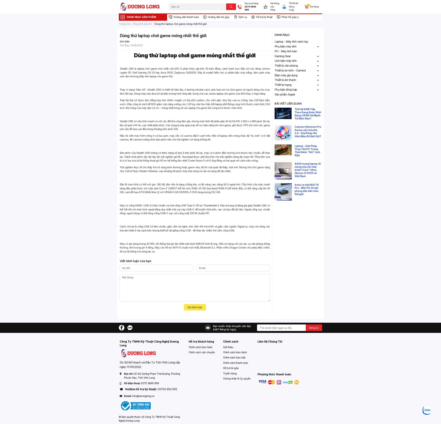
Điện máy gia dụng (286, 75)
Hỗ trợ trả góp (231, 368)
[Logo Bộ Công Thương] (135, 405)
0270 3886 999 (250, 8)
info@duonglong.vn (143, 395)
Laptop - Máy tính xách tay (291, 41)
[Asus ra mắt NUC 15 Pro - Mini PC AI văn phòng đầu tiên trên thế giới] (283, 192)
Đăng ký (314, 327)
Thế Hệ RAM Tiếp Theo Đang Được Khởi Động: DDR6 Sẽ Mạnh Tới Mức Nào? (308, 114)
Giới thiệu (228, 347)
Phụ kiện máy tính (285, 46)
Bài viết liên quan (288, 103)
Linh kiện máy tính (286, 60)
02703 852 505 (167, 389)
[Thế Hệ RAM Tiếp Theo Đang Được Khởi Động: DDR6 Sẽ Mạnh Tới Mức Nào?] (283, 113)
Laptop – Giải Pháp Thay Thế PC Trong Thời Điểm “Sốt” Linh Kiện (307, 150)
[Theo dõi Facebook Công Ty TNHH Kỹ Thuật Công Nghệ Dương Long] (121, 327)
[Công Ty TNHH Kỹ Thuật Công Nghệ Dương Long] (140, 6)
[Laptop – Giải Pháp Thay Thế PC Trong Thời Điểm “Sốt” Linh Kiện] (283, 149)
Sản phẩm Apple (285, 94)
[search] (231, 6)
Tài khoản (293, 3)
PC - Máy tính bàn (286, 51)
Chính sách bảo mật (234, 357)
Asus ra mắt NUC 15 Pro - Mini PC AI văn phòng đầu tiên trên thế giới (307, 189)
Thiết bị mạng (283, 84)
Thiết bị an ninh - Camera (290, 70)
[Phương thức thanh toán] (279, 382)
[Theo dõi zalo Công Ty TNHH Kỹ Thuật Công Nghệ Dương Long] (130, 327)
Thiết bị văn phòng (286, 65)
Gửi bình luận (195, 307)
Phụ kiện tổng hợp (286, 89)
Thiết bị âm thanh (285, 80)
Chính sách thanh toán (235, 362)
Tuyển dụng (230, 373)
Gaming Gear (283, 56)
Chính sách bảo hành (200, 347)
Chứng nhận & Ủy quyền (237, 378)
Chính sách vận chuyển (202, 352)
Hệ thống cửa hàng (274, 6)
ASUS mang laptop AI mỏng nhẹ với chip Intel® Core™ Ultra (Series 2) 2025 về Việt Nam (308, 170)
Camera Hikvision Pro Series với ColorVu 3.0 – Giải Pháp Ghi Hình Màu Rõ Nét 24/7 (308, 131)
